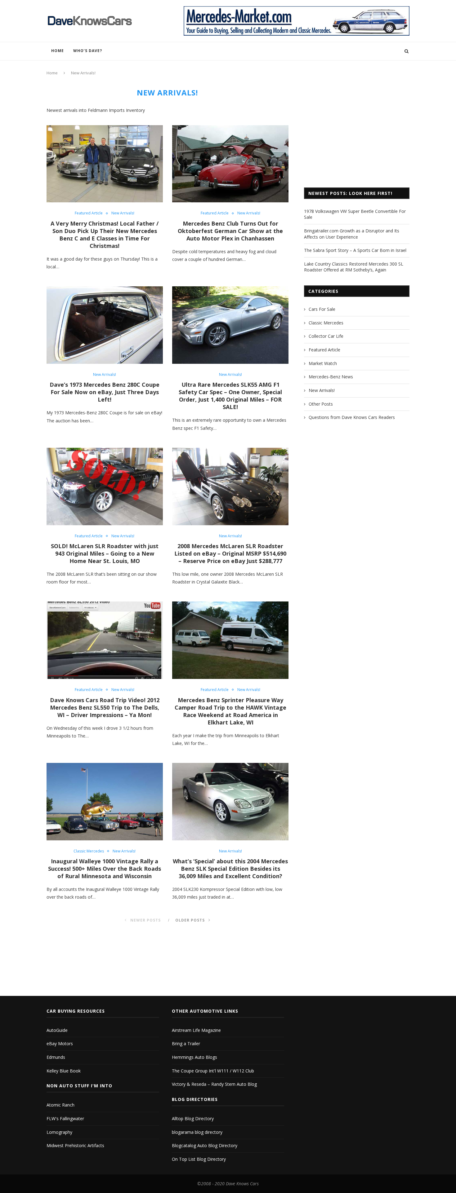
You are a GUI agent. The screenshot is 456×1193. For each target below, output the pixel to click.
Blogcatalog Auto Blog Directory (204, 1145)
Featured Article (89, 213)
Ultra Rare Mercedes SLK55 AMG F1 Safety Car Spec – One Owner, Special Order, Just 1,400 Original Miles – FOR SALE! (230, 396)
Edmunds (56, 1057)
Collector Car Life (326, 336)
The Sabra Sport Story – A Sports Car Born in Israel (355, 250)
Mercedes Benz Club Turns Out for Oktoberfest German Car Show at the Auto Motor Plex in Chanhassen (230, 231)
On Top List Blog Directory (199, 1159)
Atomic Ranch (60, 1105)
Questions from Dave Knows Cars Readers (352, 417)
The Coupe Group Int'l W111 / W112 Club (213, 1071)
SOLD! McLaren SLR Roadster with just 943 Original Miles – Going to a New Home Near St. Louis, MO (105, 553)
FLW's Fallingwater (65, 1118)
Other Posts (321, 404)
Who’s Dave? (87, 50)
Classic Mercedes (89, 851)
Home (57, 50)
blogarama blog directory (197, 1132)
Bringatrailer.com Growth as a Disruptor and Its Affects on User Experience (351, 234)
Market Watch (323, 363)
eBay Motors (60, 1043)
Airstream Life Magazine (196, 1030)
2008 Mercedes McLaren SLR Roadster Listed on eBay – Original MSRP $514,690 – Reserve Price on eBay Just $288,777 (230, 553)
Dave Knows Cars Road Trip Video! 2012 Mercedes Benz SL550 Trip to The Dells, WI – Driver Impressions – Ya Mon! (104, 707)
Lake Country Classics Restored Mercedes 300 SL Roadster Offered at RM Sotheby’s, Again (353, 267)
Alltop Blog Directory (193, 1118)
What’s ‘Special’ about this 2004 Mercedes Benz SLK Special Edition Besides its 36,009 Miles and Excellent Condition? (230, 868)
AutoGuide (57, 1030)
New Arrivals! (122, 213)
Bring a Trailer (186, 1043)
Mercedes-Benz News (331, 377)
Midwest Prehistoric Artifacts (75, 1145)
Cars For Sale (322, 309)
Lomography (59, 1132)
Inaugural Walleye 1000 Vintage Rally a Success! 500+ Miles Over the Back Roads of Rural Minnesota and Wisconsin (104, 868)
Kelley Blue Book (64, 1071)
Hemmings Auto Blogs (194, 1057)
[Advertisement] (356, 131)
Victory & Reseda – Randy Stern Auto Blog (214, 1084)
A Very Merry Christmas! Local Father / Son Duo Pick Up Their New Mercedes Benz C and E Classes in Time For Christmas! (105, 234)
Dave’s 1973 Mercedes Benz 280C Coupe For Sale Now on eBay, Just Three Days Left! (104, 392)
